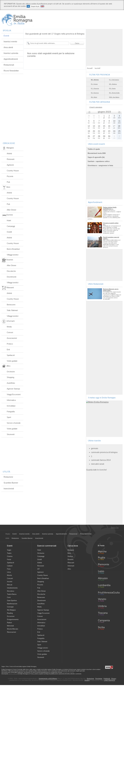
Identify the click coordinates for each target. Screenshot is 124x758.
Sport (9, 417)
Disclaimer (98, 678)
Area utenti (8, 47)
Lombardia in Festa (109, 586)
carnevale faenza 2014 (101, 460)
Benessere (11, 305)
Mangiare (71, 550)
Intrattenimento (12, 588)
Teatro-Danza (11, 594)
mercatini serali (97, 464)
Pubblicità (107, 678)
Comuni (10, 332)
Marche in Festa (109, 551)
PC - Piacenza (95, 88)
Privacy (113, 678)
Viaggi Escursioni (13, 394)
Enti (8, 349)
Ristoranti (10, 159)
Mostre (9, 575)
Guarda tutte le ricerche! (96, 470)
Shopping (10, 377)
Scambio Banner (11, 483)
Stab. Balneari (12, 310)
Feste (9, 559)
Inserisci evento (10, 42)
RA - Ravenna (95, 92)
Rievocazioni (11, 632)
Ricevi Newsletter (11, 71)
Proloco (10, 344)
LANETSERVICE (109, 680)
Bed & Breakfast (13, 249)
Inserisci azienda (11, 53)
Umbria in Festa (109, 607)
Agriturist (10, 165)
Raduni (9, 623)
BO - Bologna (95, 79)
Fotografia (11, 411)
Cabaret (9, 566)
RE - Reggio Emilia (114, 92)
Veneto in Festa (109, 600)
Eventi (6, 36)
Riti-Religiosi (11, 610)
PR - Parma (112, 88)
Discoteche (11, 271)
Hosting (87, 680)
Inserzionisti (9, 489)
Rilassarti (71, 563)
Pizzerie (10, 176)
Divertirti (70, 559)
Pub (8, 182)
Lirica (9, 572)
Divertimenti (11, 277)
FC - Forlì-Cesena (114, 79)
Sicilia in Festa (109, 628)
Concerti (10, 578)
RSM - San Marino (114, 97)
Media (9, 327)
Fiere (9, 569)
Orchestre (11, 372)
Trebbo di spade (94, 149)
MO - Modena (113, 84)
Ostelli (9, 232)
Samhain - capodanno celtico (99, 161)
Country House (13, 171)
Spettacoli (11, 355)
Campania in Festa (109, 621)
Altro (69, 569)
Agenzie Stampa (13, 389)
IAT (38, 569)
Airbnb (9, 153)
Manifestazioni (12, 604)
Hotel (9, 220)
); (91, 456)
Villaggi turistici (12, 255)
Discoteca (10, 591)
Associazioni (12, 338)
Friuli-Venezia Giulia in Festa (109, 593)
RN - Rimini (94, 97)
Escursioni (10, 616)
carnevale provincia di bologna (104, 452)
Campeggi (11, 226)
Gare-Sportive (12, 600)
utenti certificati (12, 673)
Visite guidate (12, 361)
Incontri (9, 581)
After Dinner (11, 210)
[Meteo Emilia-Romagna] (97, 402)
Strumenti (10, 434)
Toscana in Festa (109, 614)
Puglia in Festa (109, 558)
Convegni (10, 607)
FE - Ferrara (94, 84)
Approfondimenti (11, 59)
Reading (10, 613)
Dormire (70, 556)
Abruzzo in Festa (109, 579)
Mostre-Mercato (12, 629)
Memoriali (10, 626)
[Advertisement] (104, 44)
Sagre (9, 550)
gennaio (94, 448)
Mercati (9, 585)
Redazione (8, 477)
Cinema (9, 556)
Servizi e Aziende (13, 423)
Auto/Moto (11, 383)
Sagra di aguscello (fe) (96, 157)
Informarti (71, 566)
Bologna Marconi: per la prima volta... (110, 289)
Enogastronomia (12, 619)
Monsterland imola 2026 (97, 153)
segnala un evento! (68, 672)
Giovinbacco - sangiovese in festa (100, 165)
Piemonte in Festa (109, 565)
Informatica (11, 400)
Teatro (9, 553)
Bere (69, 553)
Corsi (9, 597)
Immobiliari (11, 406)
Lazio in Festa (109, 572)
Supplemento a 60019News (48, 678)
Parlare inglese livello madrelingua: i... (109, 208)
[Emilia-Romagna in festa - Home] (17, 19)
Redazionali (9, 65)
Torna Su (115, 528)
